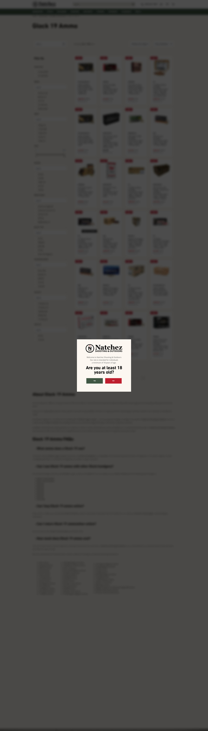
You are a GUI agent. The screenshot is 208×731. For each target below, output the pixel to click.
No (113, 381)
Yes (94, 381)
